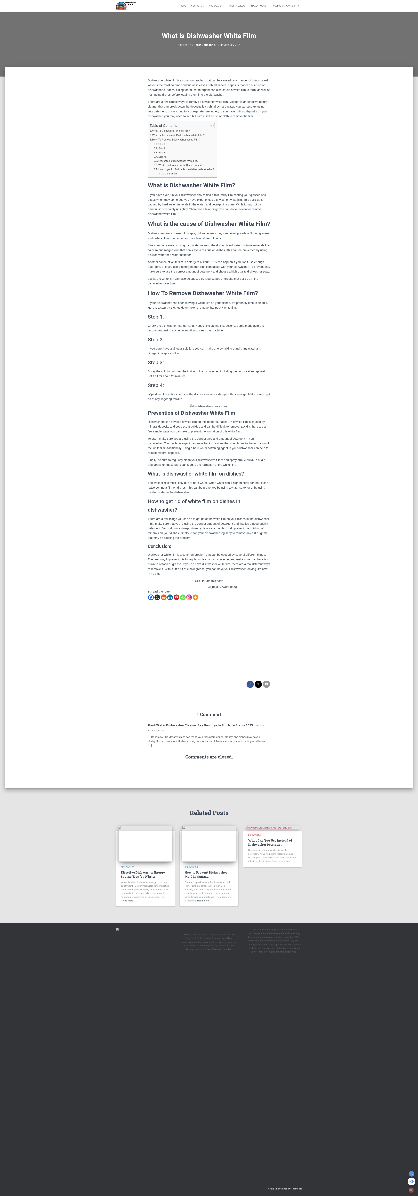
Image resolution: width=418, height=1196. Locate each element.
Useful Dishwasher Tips (286, 6)
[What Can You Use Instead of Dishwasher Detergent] (269, 827)
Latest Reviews (236, 6)
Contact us (197, 6)
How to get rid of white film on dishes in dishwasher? (186, 169)
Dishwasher (127, 867)
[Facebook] (151, 597)
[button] (223, 6)
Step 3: (162, 152)
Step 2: (162, 148)
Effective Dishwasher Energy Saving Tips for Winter (143, 874)
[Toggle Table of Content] (210, 125)
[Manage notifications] (411, 1190)
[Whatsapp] (183, 597)
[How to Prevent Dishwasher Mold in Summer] (209, 843)
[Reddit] (164, 597)
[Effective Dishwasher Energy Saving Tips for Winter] (145, 843)
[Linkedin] (170, 597)
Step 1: (162, 144)
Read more (127, 900)
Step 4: (162, 156)
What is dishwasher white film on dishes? (180, 165)
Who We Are (215, 6)
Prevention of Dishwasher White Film (178, 160)
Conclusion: (171, 173)
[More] (195, 597)
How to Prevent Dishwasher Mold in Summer (206, 874)
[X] (157, 597)
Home (183, 6)
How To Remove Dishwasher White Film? (176, 139)
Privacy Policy (258, 6)
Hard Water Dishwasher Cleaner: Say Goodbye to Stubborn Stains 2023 (200, 725)
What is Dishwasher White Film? (171, 130)
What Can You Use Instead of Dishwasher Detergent (270, 842)
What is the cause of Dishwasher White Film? (178, 135)
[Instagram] (189, 597)
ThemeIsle (296, 1188)
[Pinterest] (176, 597)
